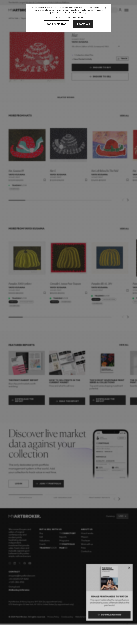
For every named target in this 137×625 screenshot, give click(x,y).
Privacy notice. (77, 17)
